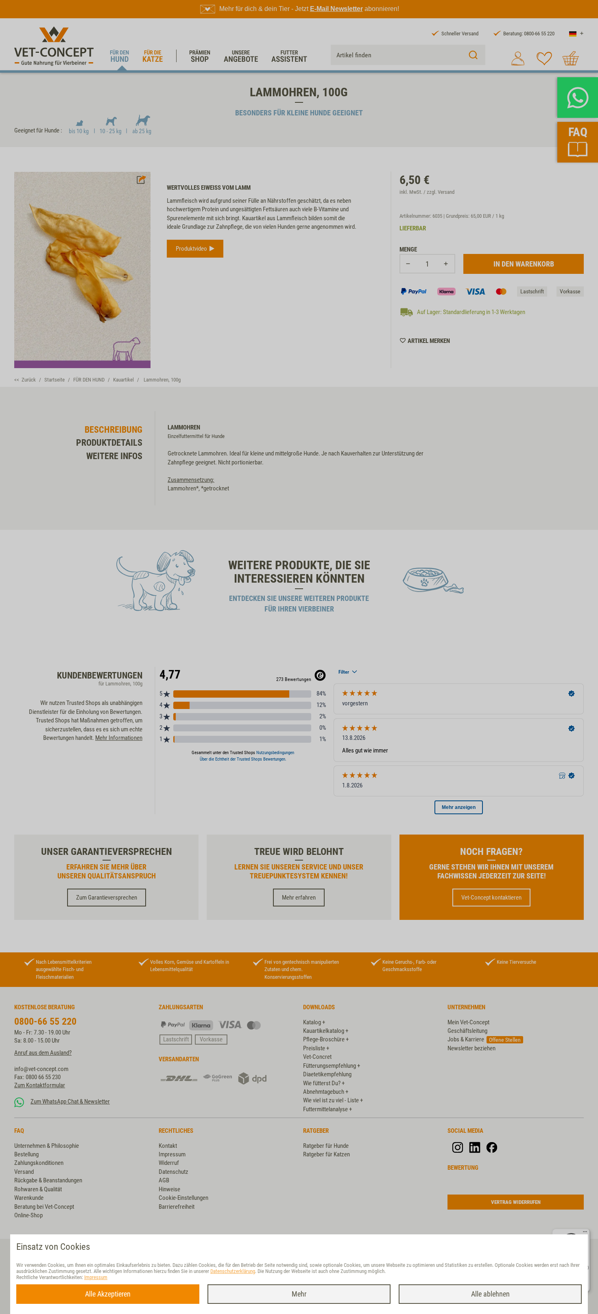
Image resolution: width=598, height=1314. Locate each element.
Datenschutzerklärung (232, 1271)
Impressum (95, 1277)
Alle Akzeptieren (108, 1294)
